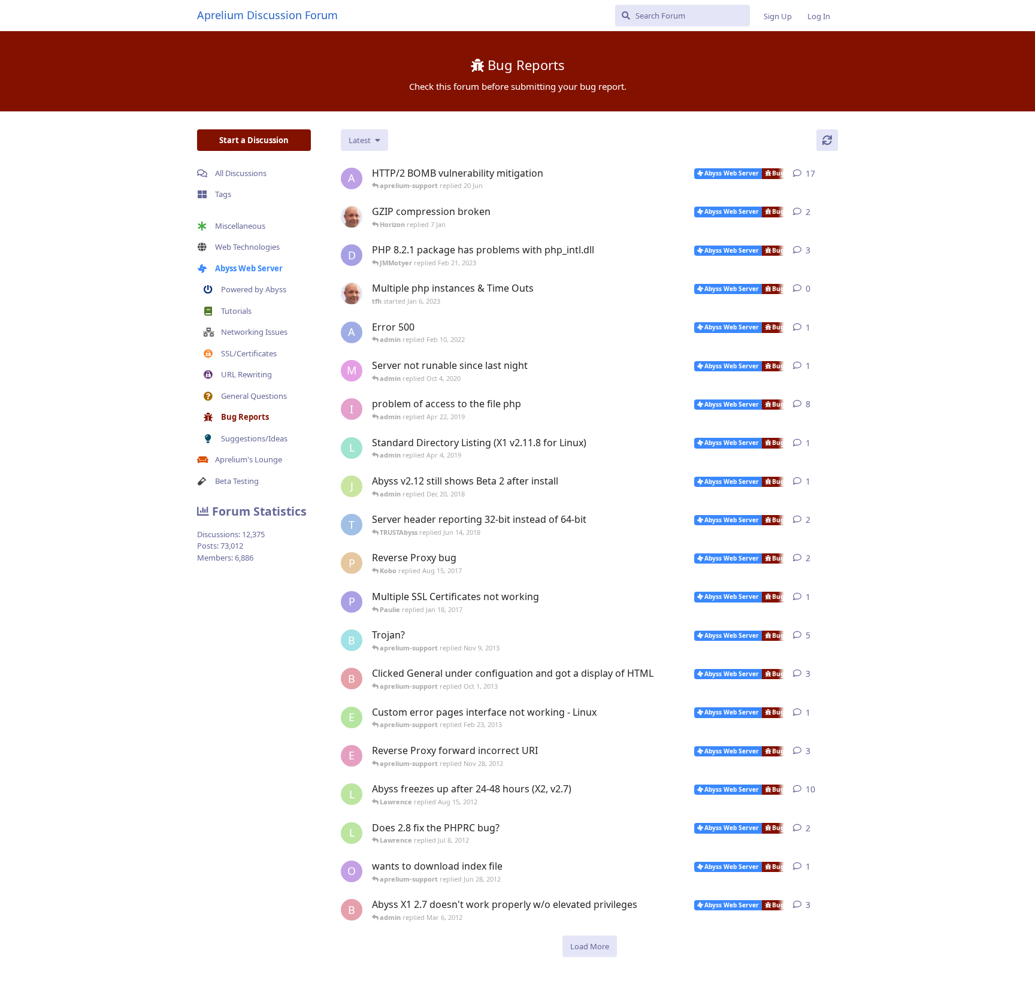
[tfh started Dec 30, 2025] (351, 217)
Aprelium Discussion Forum (267, 15)
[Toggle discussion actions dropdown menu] (833, 173)
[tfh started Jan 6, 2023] (351, 293)
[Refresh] (827, 140)
